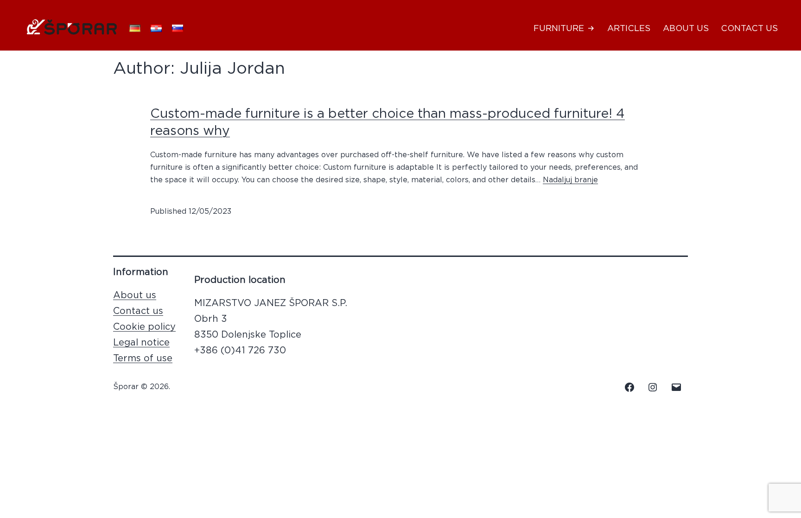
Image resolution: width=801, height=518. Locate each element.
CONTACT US (749, 29)
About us (134, 295)
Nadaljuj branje (570, 180)
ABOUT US (686, 29)
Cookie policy (144, 327)
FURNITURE (559, 29)
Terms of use (142, 358)
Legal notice (141, 342)
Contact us (138, 311)
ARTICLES (628, 29)
